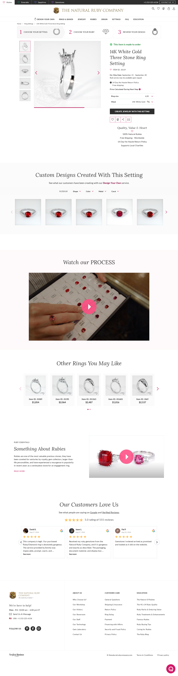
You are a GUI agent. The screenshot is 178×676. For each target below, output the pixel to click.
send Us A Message (22, 614)
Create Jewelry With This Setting (132, 111)
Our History (78, 609)
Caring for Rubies (144, 629)
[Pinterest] (27, 628)
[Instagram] (39, 628)
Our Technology (79, 624)
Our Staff (76, 619)
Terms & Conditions (145, 655)
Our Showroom (79, 614)
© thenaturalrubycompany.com (119, 655)
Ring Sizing (109, 614)
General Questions (112, 599)
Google (93, 512)
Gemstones (59, 2)
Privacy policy (163, 655)
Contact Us (77, 634)
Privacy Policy (110, 634)
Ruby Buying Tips (144, 624)
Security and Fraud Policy (115, 629)
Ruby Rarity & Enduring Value (149, 609)
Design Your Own (112, 182)
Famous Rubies (143, 619)
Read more (19, 471)
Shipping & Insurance (113, 604)
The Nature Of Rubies (146, 599)
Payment (108, 619)
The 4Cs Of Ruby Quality (147, 604)
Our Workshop (79, 604)
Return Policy (110, 609)
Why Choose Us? (80, 599)
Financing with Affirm (114, 624)
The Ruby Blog (143, 634)
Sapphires (42, 2)
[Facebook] (33, 628)
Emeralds (25, 2)
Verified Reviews (110, 512)
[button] (99, 72)
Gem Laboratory (79, 629)
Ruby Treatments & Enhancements (151, 614)
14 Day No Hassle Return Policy (125, 82)
